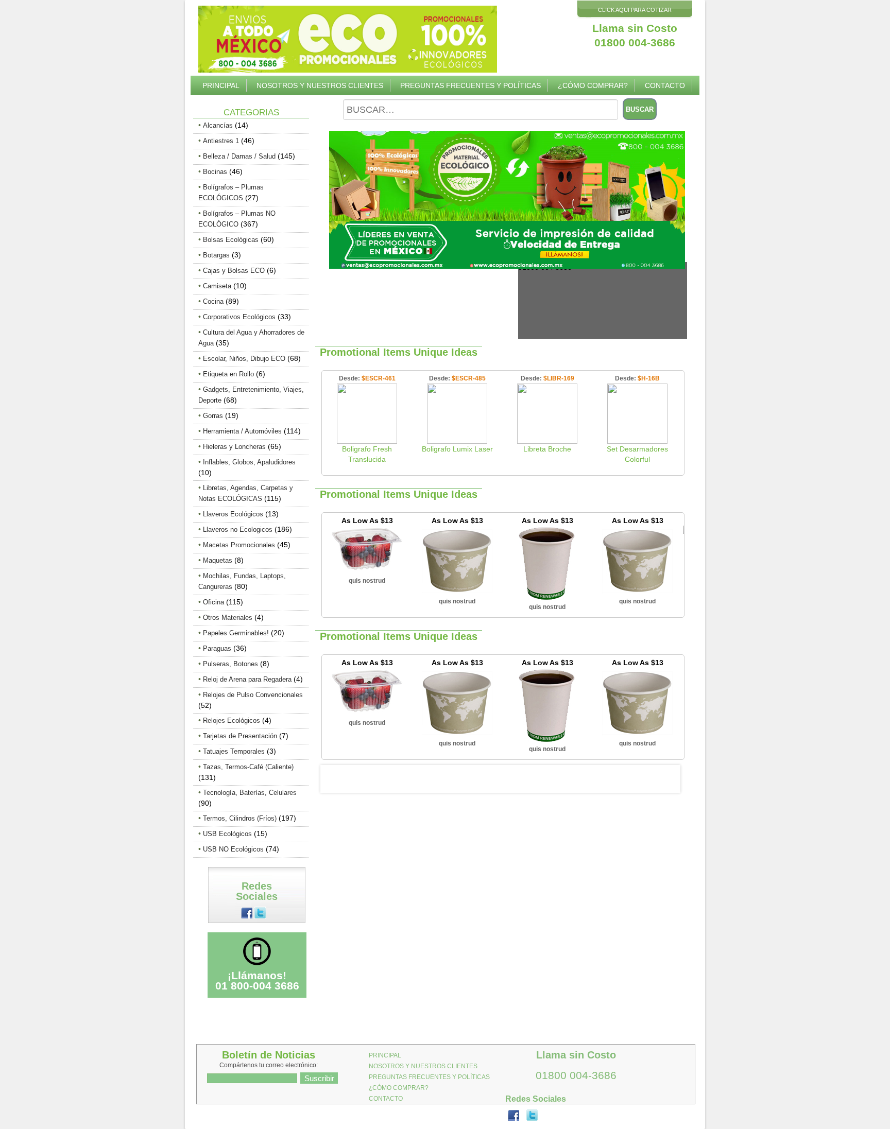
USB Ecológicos (227, 834)
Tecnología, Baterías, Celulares (250, 792)
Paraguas (217, 648)
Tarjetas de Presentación (240, 736)
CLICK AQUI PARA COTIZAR (635, 10)
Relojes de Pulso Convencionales (253, 695)
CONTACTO (665, 85)
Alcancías (218, 125)
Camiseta (217, 286)
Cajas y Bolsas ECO (234, 270)
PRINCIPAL (220, 85)
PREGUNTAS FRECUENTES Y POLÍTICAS (470, 85)
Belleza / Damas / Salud (239, 156)
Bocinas (215, 172)
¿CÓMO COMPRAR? (593, 85)
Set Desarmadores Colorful (637, 454)
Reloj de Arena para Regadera (247, 679)
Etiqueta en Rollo (228, 374)
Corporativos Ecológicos (239, 317)
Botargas (216, 255)
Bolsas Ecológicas (231, 240)
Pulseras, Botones (230, 664)
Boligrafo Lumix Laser (457, 449)
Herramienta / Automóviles (242, 431)
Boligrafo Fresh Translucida (367, 454)
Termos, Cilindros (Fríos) (240, 818)
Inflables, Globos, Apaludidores (249, 462)
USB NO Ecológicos (233, 849)
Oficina (213, 602)
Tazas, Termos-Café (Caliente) (248, 767)
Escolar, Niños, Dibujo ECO (244, 358)
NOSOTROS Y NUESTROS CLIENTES (319, 85)
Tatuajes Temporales (234, 751)
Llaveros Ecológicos (233, 514)
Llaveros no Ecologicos (237, 529)
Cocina (213, 301)
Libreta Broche (547, 449)
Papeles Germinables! (236, 633)
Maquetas (217, 560)
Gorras (213, 416)
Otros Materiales (227, 617)
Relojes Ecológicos (231, 720)
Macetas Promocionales (239, 545)
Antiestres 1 (221, 141)
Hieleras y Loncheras (234, 446)
